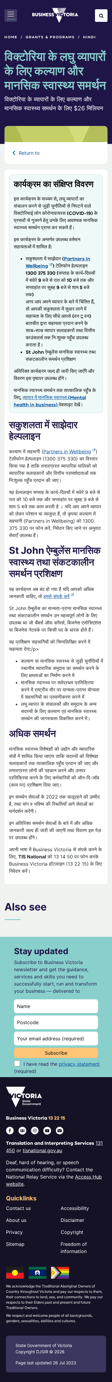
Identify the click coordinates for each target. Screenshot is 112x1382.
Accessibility (75, 1208)
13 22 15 (56, 1118)
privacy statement (79, 1064)
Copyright (72, 1232)
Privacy (14, 1232)
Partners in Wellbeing (67, 451)
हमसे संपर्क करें (57, 596)
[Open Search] (101, 15)
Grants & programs (50, 37)
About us (16, 1220)
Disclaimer (72, 1220)
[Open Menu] (10, 15)
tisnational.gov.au (42, 1150)
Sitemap (15, 1244)
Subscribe (56, 1053)
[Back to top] (94, 1359)
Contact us (18, 1208)
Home (11, 37)
